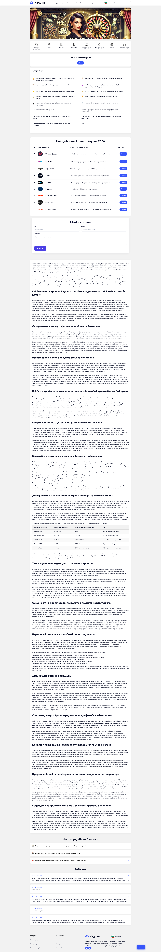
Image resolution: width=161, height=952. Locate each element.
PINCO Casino (51, 195)
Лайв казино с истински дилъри (43, 110)
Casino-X (49, 202)
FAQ (83, 123)
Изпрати (40, 248)
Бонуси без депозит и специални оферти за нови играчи (104, 91)
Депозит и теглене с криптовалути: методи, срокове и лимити (55, 97)
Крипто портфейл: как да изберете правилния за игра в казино (52, 117)
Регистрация (34, 940)
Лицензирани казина (59, 3)
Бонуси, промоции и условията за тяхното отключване (55, 91)
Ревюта (35, 130)
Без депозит (34, 944)
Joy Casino (49, 169)
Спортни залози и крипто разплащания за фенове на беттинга (100, 111)
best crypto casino (73, 707)
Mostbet (48, 189)
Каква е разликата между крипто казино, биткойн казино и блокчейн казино (102, 86)
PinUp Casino (50, 209)
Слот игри (70, 3)
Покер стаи (92, 3)
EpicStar (48, 162)
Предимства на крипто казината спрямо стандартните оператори (101, 117)
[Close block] (128, 72)
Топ (140, 947)
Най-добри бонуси (81, 3)
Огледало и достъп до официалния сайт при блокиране (103, 78)
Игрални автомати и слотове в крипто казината (102, 103)
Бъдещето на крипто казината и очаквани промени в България (51, 124)
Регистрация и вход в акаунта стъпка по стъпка (53, 85)
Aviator (58, 940)
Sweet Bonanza (61, 948)
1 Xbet (48, 183)
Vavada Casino (51, 154)
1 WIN (47, 176)
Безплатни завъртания (38, 948)
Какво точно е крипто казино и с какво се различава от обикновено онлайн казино (55, 79)
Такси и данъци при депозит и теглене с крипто (101, 96)
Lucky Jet (59, 944)
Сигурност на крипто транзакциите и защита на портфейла (53, 104)
